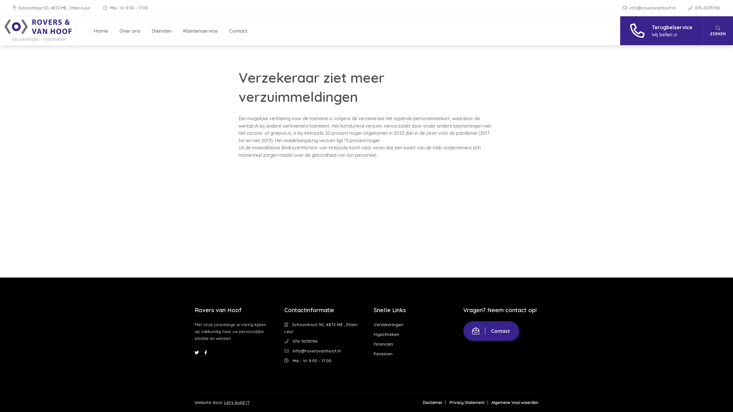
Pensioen (383, 353)
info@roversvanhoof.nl (652, 8)
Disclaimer (433, 402)
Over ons (129, 31)
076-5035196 (707, 8)
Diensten (162, 31)
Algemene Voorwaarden (514, 402)
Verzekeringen (388, 324)
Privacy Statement (467, 402)
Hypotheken (386, 334)
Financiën (383, 344)
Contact (238, 31)
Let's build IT (237, 402)
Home (101, 31)
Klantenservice (200, 31)
